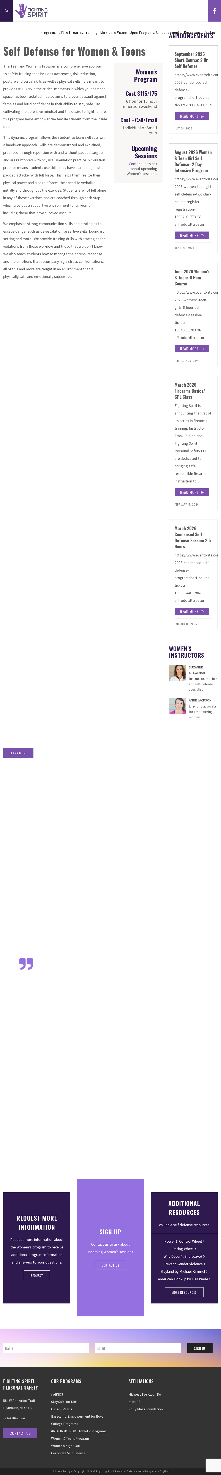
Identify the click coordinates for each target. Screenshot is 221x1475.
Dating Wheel (183, 1249)
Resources (192, 32)
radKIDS (57, 1394)
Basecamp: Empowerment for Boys (77, 1416)
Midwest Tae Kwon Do (144, 1394)
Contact (210, 32)
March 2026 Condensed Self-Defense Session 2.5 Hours (193, 537)
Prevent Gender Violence (183, 1264)
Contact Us (110, 1265)
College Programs (64, 1423)
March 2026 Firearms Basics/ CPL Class (190, 390)
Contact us (137, 164)
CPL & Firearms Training (78, 32)
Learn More (18, 752)
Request (36, 1275)
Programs (48, 32)
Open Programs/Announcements (155, 32)
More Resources (184, 1292)
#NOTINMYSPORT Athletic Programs (78, 1431)
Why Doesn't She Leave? (183, 1256)
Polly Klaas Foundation (145, 1409)
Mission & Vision (113, 32)
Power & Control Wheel (183, 1241)
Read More (189, 116)
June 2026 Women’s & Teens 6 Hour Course (192, 277)
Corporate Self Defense (68, 1453)
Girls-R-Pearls (61, 1409)
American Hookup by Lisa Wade (183, 1279)
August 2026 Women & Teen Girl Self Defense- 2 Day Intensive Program (193, 161)
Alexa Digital (160, 1471)
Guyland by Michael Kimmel (183, 1271)
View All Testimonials (206, 1161)
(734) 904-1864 (14, 1418)
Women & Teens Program (70, 1438)
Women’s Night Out (65, 1445)
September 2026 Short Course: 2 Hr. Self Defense (191, 60)
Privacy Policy (61, 1471)
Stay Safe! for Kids (64, 1401)
